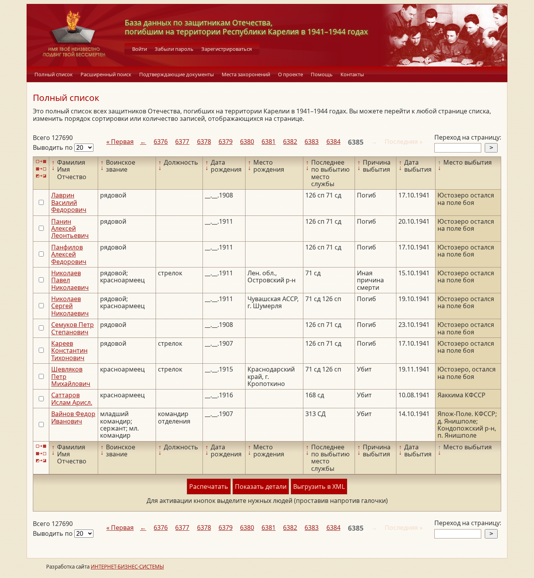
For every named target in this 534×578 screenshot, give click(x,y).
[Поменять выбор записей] (41, 176)
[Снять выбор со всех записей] (41, 169)
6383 (312, 141)
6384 (333, 141)
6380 (247, 141)
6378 (204, 141)
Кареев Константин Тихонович (69, 350)
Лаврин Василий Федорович (68, 202)
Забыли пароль (174, 48)
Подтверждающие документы (176, 74)
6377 (182, 141)
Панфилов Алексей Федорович (68, 254)
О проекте (290, 74)
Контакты (352, 74)
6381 (269, 141)
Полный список (53, 74)
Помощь (322, 74)
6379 (226, 141)
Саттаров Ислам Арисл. (71, 398)
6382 (290, 141)
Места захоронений (246, 74)
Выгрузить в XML (319, 486)
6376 (161, 141)
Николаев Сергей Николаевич (70, 306)
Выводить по (53, 147)
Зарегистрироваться (226, 48)
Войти (139, 48)
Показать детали (261, 486)
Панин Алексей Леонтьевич (70, 228)
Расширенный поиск (106, 74)
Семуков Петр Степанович (72, 328)
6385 (356, 142)
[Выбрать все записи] (41, 162)
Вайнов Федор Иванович (73, 417)
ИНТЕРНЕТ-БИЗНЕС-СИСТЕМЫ (127, 566)
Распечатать (208, 486)
